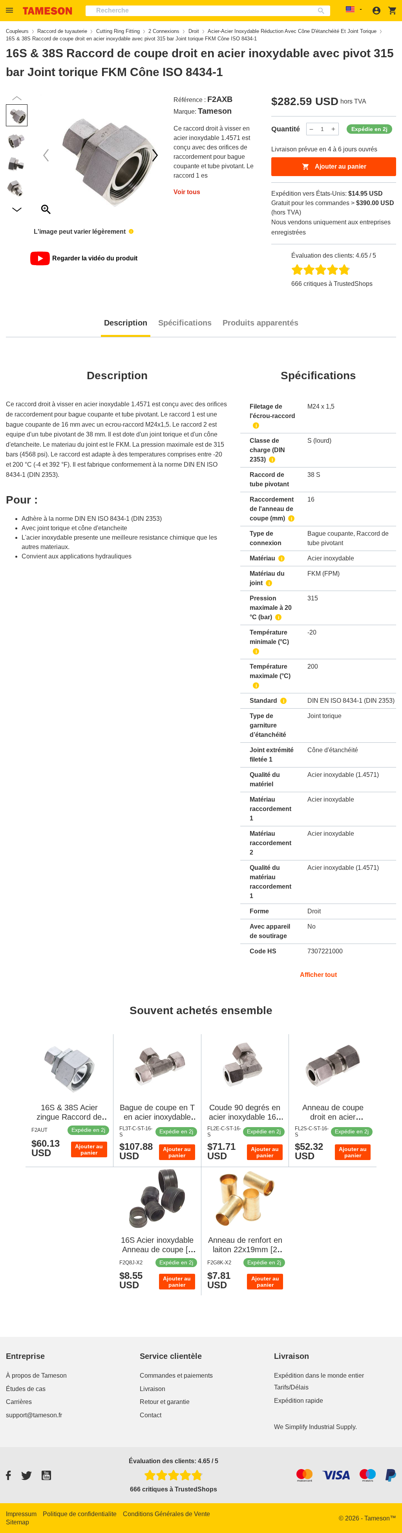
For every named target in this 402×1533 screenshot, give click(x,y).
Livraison (152, 1389)
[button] (10, 10)
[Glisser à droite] (46, 155)
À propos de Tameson (36, 1375)
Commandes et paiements (176, 1375)
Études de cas (26, 1389)
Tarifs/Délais (291, 1387)
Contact (150, 1415)
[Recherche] (323, 10)
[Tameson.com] (47, 11)
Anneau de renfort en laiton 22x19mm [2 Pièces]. (245, 1249)
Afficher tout (318, 974)
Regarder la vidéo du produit (94, 258)
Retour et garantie (165, 1401)
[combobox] (208, 10)
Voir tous (187, 192)
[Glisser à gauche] (155, 155)
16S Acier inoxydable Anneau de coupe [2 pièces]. (157, 1249)
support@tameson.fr (34, 1415)
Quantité (285, 129)
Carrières (19, 1401)
